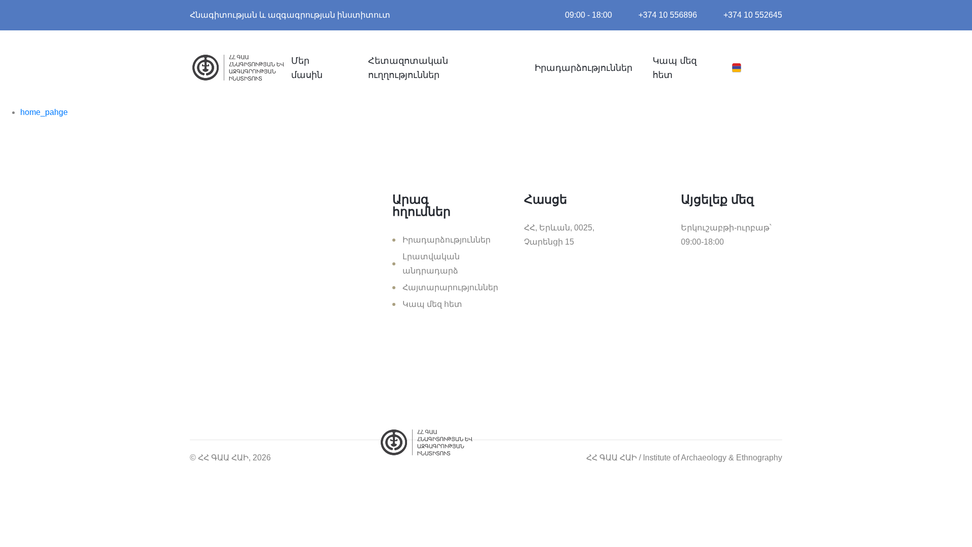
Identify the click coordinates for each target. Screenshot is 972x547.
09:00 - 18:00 (588, 15)
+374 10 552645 (752, 15)
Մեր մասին (306, 68)
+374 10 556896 (667, 15)
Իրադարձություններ (583, 68)
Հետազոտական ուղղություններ (408, 68)
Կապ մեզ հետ (675, 68)
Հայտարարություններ (450, 287)
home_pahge (44, 112)
